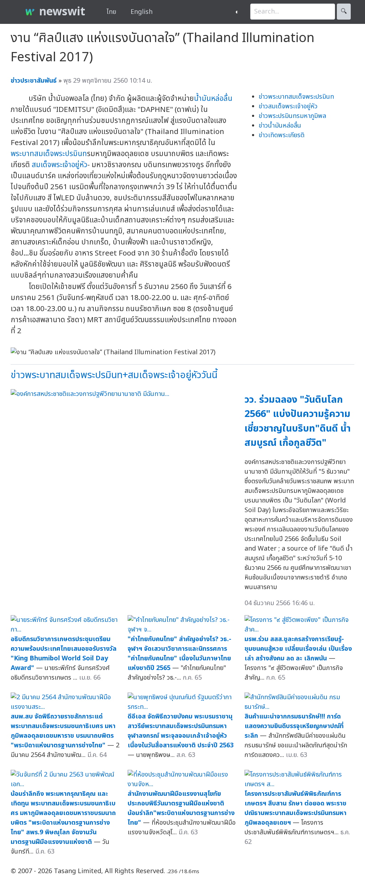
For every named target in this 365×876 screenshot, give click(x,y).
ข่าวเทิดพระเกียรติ (281, 135)
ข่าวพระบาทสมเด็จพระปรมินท (296, 97)
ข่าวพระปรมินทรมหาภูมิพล (292, 116)
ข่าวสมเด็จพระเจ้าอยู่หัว (288, 106)
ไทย (111, 12)
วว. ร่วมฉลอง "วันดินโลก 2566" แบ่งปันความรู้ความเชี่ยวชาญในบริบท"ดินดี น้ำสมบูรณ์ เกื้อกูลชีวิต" (298, 421)
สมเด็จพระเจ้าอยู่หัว (59, 164)
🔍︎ (344, 11)
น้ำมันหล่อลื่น (213, 98)
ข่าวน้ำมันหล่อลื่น (280, 125)
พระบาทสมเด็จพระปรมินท (49, 153)
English (141, 12)
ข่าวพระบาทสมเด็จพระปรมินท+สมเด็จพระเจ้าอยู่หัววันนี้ (114, 375)
